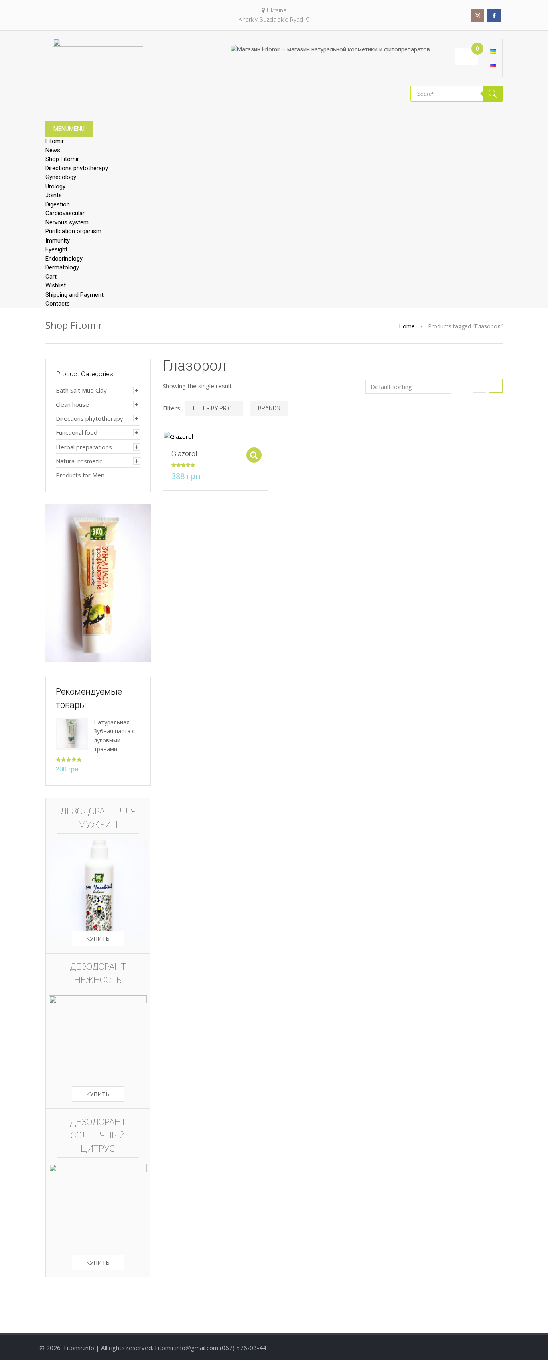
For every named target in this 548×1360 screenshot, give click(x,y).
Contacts (57, 303)
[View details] (178, 436)
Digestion (57, 204)
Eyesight (56, 249)
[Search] (493, 94)
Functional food (76, 432)
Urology (55, 186)
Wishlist (55, 285)
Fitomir (54, 141)
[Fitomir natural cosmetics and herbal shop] (98, 52)
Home (407, 326)
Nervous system (67, 222)
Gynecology (60, 177)
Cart (51, 276)
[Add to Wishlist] (165, 441)
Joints (53, 195)
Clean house (72, 404)
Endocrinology (64, 258)
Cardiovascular (65, 213)
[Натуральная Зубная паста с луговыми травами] (72, 733)
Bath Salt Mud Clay (81, 390)
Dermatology (62, 267)
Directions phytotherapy (76, 168)
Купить (98, 938)
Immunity (57, 240)
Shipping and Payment (74, 294)
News (52, 150)
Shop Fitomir (62, 159)
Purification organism (73, 231)
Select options (254, 455)
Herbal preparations (84, 447)
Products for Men (80, 475)
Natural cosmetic (79, 461)
